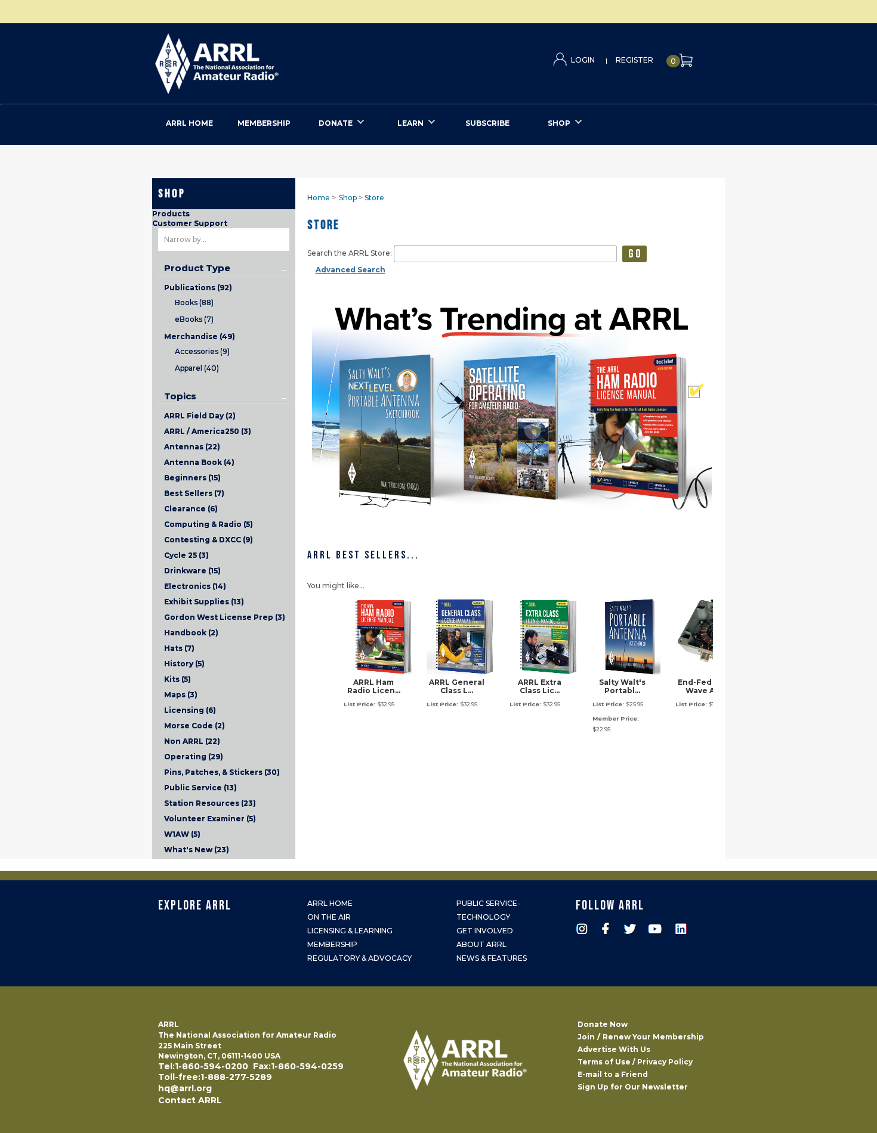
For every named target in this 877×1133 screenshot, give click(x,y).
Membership (332, 944)
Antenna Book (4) (199, 462)
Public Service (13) (200, 787)
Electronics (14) (195, 586)
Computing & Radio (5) (208, 524)
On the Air (329, 916)
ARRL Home (330, 903)
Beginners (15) (192, 477)
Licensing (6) (190, 710)
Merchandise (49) (199, 336)
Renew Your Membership (653, 1036)
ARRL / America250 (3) (207, 431)
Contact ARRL (190, 1100)
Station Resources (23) (210, 803)
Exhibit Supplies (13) (204, 601)
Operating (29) (193, 756)
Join (586, 1036)
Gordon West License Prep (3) (224, 617)
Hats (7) (179, 648)
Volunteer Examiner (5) (210, 818)
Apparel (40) (197, 368)
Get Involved (484, 930)
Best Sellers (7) (194, 493)
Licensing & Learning (350, 930)
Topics (180, 396)
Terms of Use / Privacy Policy (635, 1061)
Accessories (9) (202, 351)
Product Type (197, 268)
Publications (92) (198, 287)
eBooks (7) (194, 319)
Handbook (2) (191, 632)
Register (634, 59)
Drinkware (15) (192, 570)
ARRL (266, 60)
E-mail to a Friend (613, 1074)
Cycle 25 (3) (186, 555)
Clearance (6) (191, 508)
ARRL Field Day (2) (200, 415)
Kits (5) (177, 679)
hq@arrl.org (185, 1088)
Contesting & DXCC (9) (208, 539)
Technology (483, 916)
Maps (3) (180, 694)
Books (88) (194, 302)
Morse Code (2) (194, 725)
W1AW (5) (182, 834)
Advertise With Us (614, 1049)
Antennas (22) (192, 446)
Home (318, 197)
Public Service (486, 903)
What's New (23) (196, 849)
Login (583, 59)
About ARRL (481, 944)
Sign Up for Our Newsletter (633, 1086)
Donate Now (603, 1024)
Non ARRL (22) (192, 741)
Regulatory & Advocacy (359, 958)
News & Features (491, 958)
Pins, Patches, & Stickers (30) (222, 772)
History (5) (184, 663)
